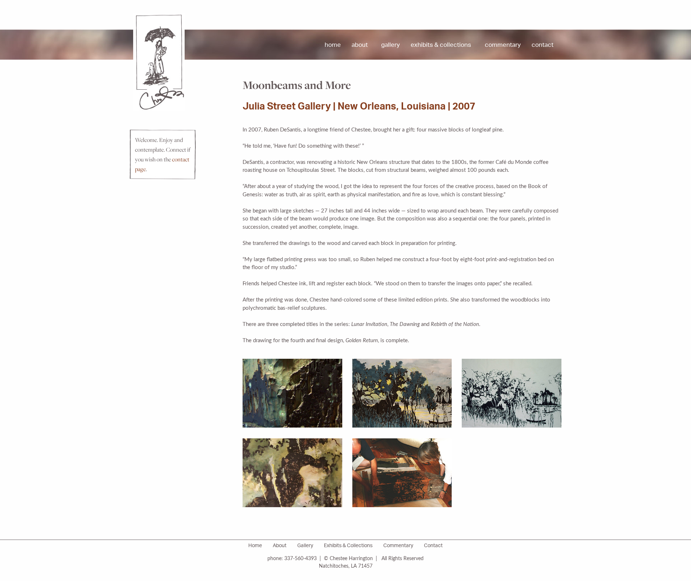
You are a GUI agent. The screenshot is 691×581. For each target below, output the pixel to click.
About (360, 45)
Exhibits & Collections (441, 45)
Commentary (503, 45)
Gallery (390, 45)
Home (333, 45)
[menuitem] (332, 45)
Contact (543, 45)
